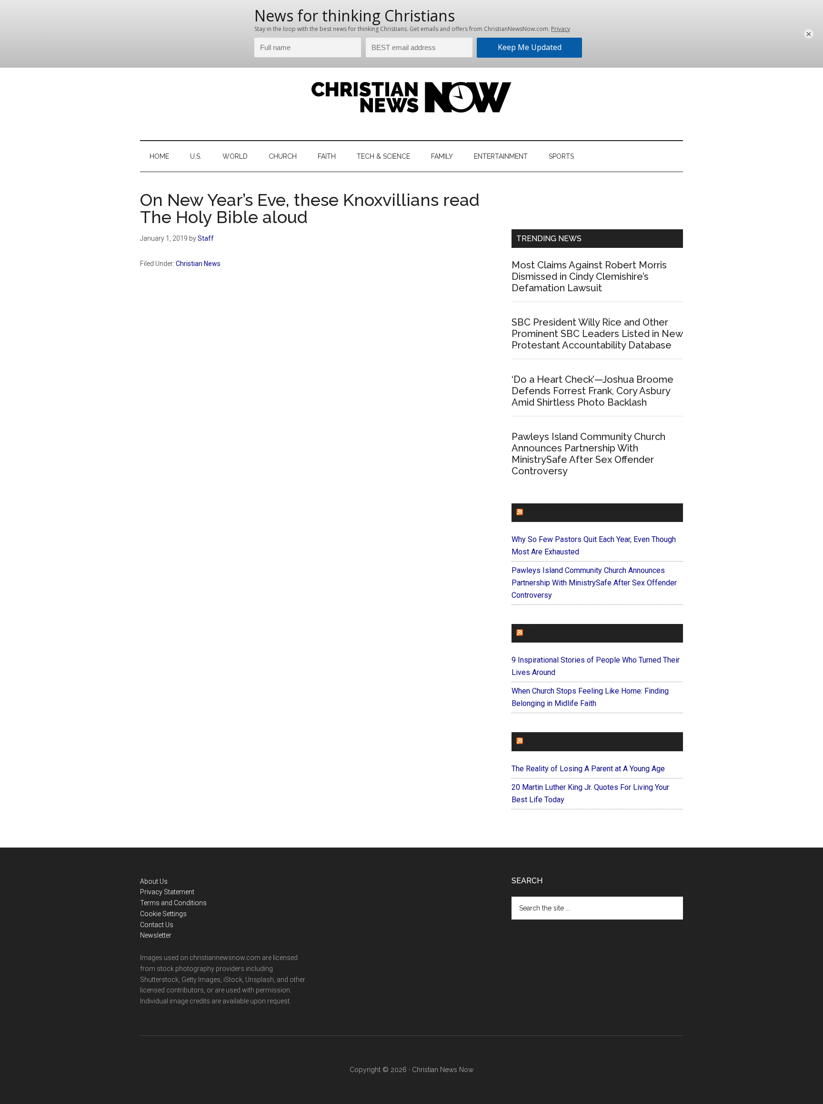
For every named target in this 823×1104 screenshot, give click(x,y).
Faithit (539, 633)
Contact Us (156, 925)
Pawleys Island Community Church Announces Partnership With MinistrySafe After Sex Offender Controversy (588, 454)
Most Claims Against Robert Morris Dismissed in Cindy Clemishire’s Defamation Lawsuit (589, 276)
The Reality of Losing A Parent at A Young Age (588, 768)
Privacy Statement (167, 892)
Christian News (198, 263)
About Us (154, 881)
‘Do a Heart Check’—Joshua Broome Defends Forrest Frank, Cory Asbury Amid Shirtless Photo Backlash (592, 391)
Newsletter (155, 935)
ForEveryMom (555, 741)
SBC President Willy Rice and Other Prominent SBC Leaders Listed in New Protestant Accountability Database (597, 334)
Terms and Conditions (173, 903)
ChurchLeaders (559, 512)
